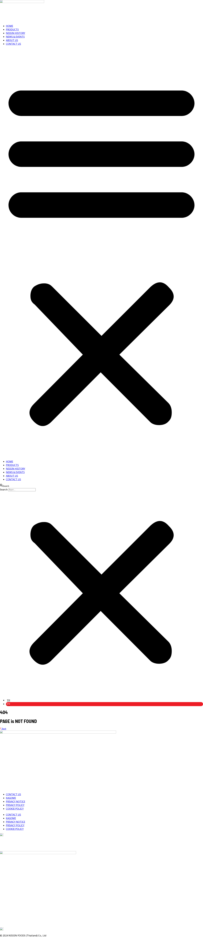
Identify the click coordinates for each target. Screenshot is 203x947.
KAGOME (11, 798)
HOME (9, 26)
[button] (101, 252)
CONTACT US (13, 44)
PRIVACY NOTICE (15, 801)
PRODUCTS (12, 29)
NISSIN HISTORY (15, 33)
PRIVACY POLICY (15, 805)
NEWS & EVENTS (15, 37)
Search (4, 489)
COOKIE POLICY (15, 809)
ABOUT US (12, 40)
